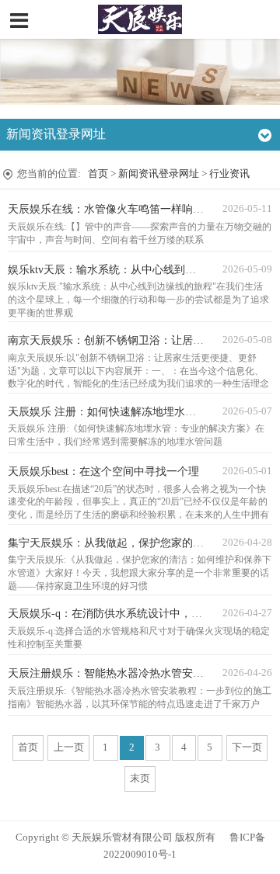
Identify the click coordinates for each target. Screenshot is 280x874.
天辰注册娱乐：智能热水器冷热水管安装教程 (117, 673)
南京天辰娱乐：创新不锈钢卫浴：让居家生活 (117, 340)
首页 (98, 173)
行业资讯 (229, 173)
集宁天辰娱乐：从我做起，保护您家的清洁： (117, 543)
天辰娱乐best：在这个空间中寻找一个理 (103, 471)
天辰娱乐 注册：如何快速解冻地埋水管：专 (113, 412)
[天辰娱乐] (140, 19)
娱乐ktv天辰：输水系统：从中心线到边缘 (107, 270)
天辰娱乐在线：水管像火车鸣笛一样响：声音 (117, 209)
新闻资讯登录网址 (158, 173)
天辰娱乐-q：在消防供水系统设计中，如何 (110, 613)
